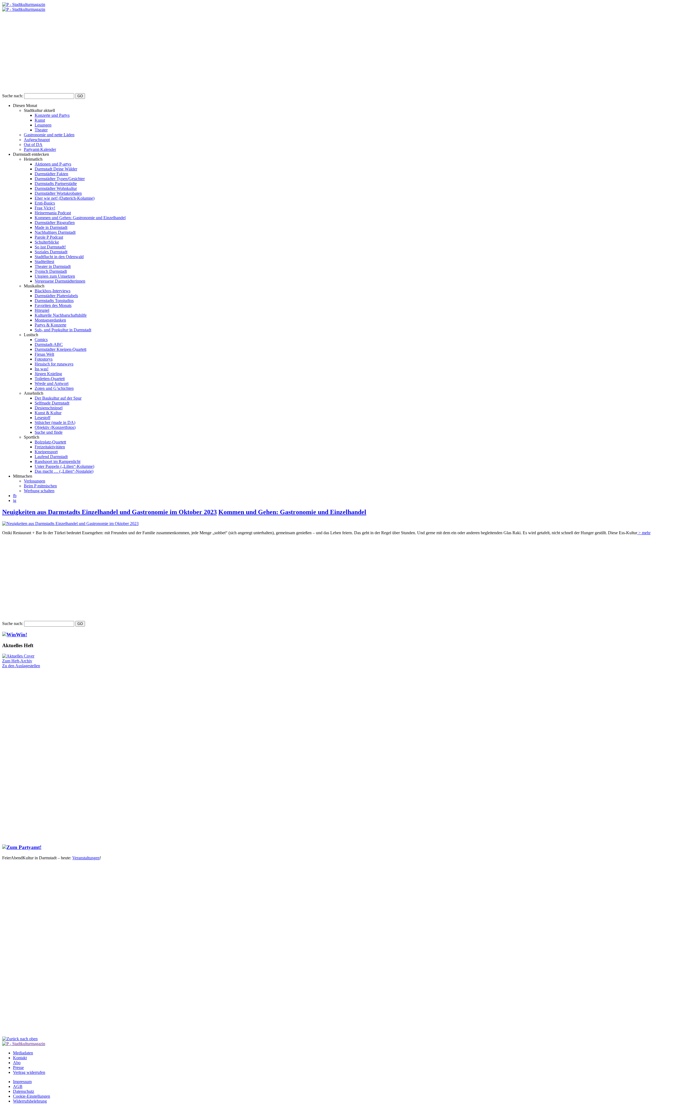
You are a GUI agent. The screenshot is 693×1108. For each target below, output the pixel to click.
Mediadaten (23, 1053)
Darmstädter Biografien (55, 222)
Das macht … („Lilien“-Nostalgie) (64, 471)
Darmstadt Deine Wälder (56, 169)
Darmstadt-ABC (49, 344)
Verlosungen (34, 481)
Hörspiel (42, 310)
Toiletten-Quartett (50, 378)
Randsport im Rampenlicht (57, 461)
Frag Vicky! (45, 208)
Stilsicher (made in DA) (55, 422)
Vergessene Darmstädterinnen (60, 281)
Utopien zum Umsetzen (55, 276)
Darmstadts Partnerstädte (56, 183)
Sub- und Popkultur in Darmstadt (63, 330)
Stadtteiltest (44, 261)
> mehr (643, 532)
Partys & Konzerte (50, 325)
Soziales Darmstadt (51, 252)
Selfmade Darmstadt (52, 403)
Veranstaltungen (86, 858)
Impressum (22, 1081)
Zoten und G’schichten (54, 388)
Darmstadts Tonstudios (54, 300)
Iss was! (41, 369)
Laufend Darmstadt (51, 456)
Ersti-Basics (45, 203)
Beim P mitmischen (40, 486)
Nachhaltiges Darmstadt (55, 232)
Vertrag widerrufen (29, 1072)
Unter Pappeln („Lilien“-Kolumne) (64, 466)
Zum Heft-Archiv (17, 661)
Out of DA (33, 144)
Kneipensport (46, 451)
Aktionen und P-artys (53, 164)
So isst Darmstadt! (50, 247)
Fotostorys (44, 359)
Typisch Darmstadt (51, 271)
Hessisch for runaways (54, 364)
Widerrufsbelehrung (30, 1101)
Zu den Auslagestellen (21, 665)
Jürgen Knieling (48, 373)
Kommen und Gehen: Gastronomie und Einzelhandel (80, 217)
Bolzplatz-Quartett (50, 442)
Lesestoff (42, 417)
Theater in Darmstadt (53, 266)
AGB (17, 1086)
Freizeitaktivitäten (50, 447)
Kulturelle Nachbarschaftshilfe (61, 315)
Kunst (40, 120)
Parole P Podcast (49, 237)
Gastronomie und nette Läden (49, 134)
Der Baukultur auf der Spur (58, 398)
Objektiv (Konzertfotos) (55, 427)
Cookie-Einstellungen (31, 1096)
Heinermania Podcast (53, 212)
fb (15, 495)
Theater (41, 130)
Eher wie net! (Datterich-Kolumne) (64, 198)
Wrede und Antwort (51, 383)
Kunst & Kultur (48, 412)
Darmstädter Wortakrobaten (58, 193)
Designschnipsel (49, 408)
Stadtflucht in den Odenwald (59, 256)
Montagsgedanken (50, 320)
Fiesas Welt (44, 354)
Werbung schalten (39, 490)
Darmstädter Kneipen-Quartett (60, 349)
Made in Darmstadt (51, 227)
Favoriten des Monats (53, 305)
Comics (41, 339)
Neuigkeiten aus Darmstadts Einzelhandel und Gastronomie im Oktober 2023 (109, 512)
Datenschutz (23, 1091)
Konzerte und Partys (52, 115)
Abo (17, 1062)
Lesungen (43, 125)
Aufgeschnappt (37, 139)
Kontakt (20, 1057)
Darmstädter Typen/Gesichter (60, 178)
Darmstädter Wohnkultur (56, 188)
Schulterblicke (47, 242)
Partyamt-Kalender (40, 149)
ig (14, 500)
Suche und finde (49, 432)
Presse (18, 1067)
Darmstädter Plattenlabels (56, 295)
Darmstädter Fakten (51, 173)
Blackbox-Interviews (52, 291)
